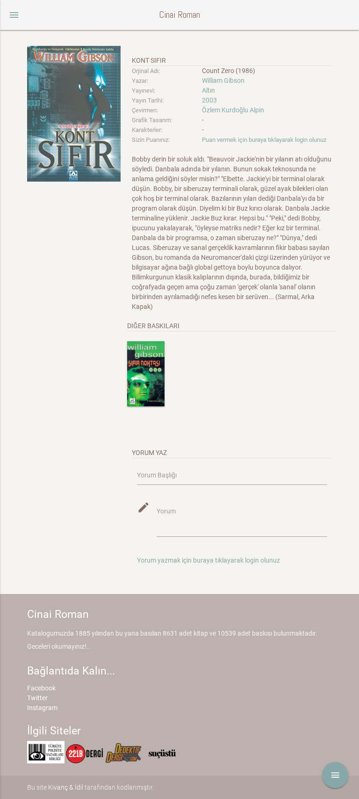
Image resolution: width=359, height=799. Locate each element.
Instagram (42, 707)
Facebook (41, 688)
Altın (208, 90)
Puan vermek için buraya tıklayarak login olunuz (264, 139)
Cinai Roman (179, 15)
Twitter (37, 698)
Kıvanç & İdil (65, 787)
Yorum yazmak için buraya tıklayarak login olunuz (208, 560)
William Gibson (223, 80)
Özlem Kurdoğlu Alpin (233, 110)
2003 (209, 100)
